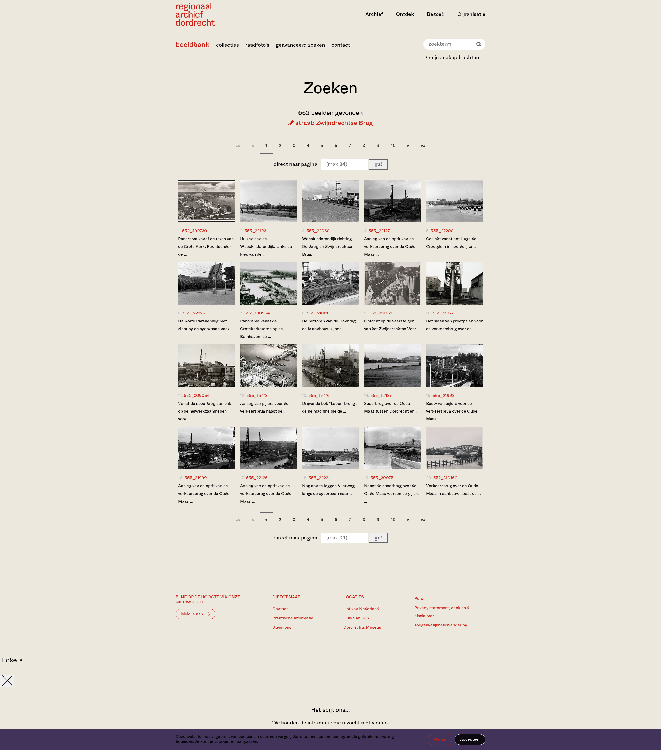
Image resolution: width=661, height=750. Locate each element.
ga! (378, 164)
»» (423, 145)
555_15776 (319, 395)
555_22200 (442, 231)
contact (341, 45)
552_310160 (445, 478)
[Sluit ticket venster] (7, 681)
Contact (280, 609)
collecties (227, 45)
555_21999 (196, 478)
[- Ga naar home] (222, 14)
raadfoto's (257, 45)
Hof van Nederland (361, 609)
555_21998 (443, 395)
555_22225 (194, 313)
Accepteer (470, 739)
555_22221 (319, 478)
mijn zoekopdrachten (453, 57)
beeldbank (193, 44)
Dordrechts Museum (362, 627)
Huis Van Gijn (356, 618)
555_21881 (317, 313)
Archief (374, 14)
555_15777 (443, 313)
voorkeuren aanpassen (235, 741)
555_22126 (257, 478)
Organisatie (471, 14)
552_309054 (196, 395)
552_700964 (257, 313)
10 (393, 145)
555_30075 (382, 478)
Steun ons (281, 627)
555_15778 (257, 395)
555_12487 (381, 395)
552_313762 (380, 313)
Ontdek (405, 14)
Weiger (440, 739)
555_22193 (255, 231)
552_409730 (194, 231)
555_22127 (379, 231)
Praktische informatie (292, 618)
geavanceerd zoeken (300, 45)
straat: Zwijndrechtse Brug (333, 122)
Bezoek (435, 14)
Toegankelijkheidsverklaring (440, 625)
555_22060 (318, 231)
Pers (418, 598)
